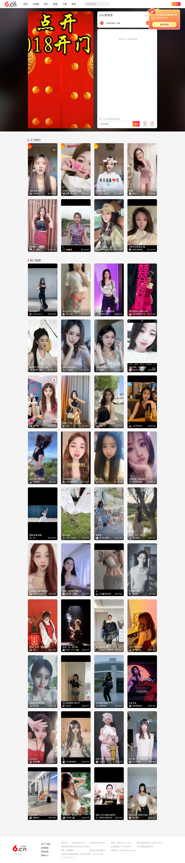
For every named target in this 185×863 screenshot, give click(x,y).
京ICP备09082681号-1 (97, 843)
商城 (55, 4)
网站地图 (44, 852)
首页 (25, 4)
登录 (176, 4)
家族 (74, 4)
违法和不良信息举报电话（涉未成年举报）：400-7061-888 (82, 854)
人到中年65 (111, 23)
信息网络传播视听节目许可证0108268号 (75, 846)
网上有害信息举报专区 (145, 846)
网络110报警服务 (67, 850)
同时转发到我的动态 (112, 119)
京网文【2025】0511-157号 (121, 843)
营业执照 (64, 843)
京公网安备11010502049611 (121, 846)
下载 (64, 4)
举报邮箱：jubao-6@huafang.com (123, 850)
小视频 (36, 4)
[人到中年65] (101, 23)
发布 (136, 124)
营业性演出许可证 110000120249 (149, 843)
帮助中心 (44, 855)
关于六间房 (45, 844)
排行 (46, 4)
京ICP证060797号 (78, 843)
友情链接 (44, 848)
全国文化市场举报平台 (97, 850)
